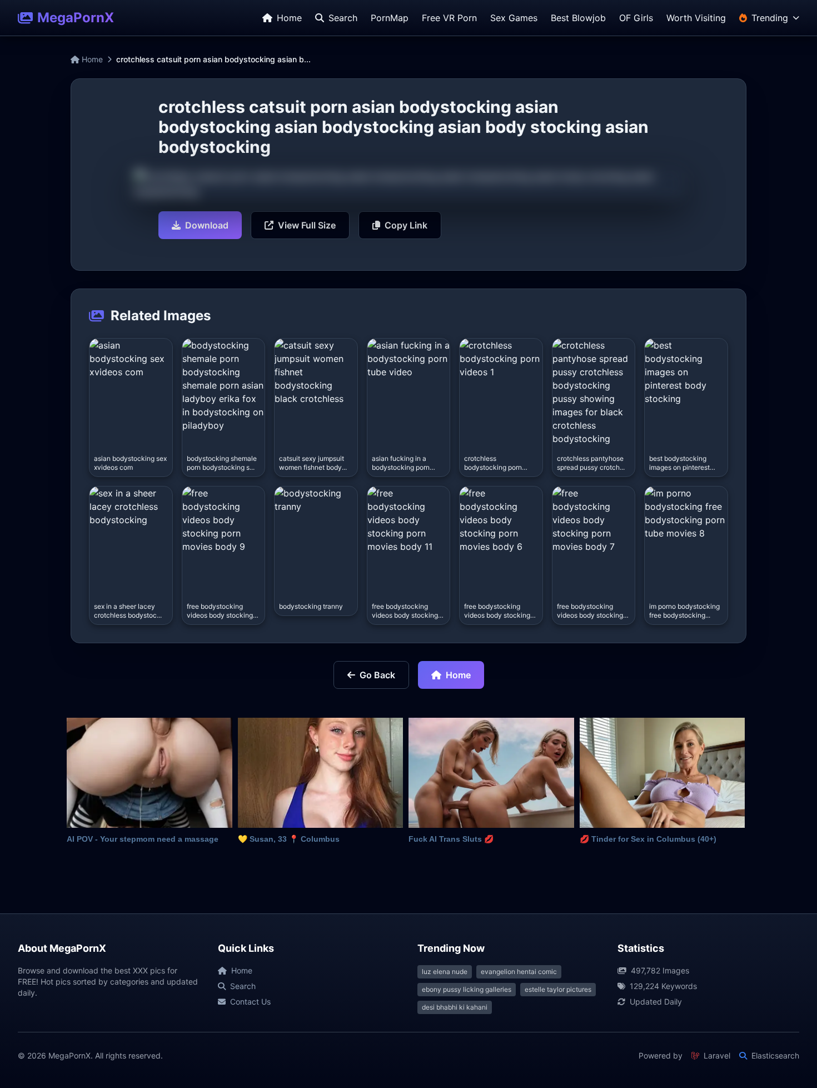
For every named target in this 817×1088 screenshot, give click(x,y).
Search (243, 986)
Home (91, 59)
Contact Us (250, 1001)
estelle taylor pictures (558, 989)
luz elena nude (444, 971)
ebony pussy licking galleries (466, 989)
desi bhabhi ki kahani (454, 1007)
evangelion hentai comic (519, 971)
